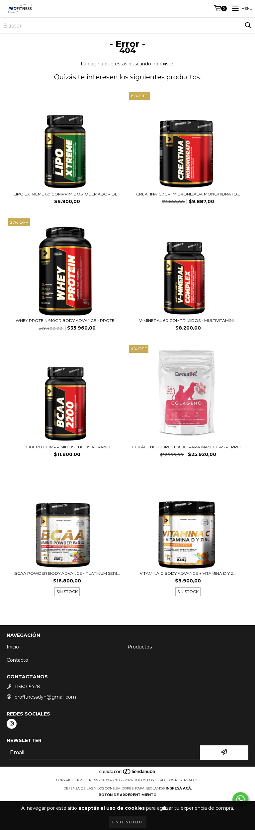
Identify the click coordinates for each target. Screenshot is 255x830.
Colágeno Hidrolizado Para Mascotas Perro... (188, 446)
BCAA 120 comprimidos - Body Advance (67, 446)
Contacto (17, 660)
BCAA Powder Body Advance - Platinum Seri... (67, 573)
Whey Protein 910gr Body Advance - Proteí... (67, 320)
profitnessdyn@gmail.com (45, 697)
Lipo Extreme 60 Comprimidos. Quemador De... (67, 193)
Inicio (13, 647)
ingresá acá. (179, 788)
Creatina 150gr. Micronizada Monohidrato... (188, 193)
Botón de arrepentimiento (127, 795)
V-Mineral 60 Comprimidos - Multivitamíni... (188, 320)
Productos (140, 647)
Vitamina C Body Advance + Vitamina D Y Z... (188, 573)
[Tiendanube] (128, 773)
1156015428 (27, 687)
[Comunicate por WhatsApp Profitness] (240, 799)
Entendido (127, 821)
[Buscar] (248, 25)
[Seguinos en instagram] (12, 724)
